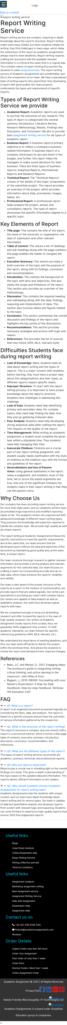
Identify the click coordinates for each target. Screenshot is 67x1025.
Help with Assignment (23, 901)
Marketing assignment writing (28, 886)
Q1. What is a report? (20, 705)
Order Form (18, 963)
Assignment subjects (23, 881)
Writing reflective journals (25, 862)
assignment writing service (29, 135)
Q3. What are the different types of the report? (36, 751)
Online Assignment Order (25, 972)
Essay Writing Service (23, 857)
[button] (33, 706)
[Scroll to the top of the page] (1, 1023)
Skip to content (9, 12)
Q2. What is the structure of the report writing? (36, 726)
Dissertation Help (21, 905)
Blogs (15, 843)
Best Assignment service (25, 891)
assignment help (29, 70)
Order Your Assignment (24, 953)
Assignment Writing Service (26, 896)
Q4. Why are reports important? (26, 764)
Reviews (16, 934)
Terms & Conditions (22, 867)
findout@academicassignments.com (34, 929)
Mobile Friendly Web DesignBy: (22, 999)
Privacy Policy (34, 990)
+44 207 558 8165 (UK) (27, 924)
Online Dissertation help (24, 852)
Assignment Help (21, 910)
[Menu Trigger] (3, 4)
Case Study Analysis (23, 848)
